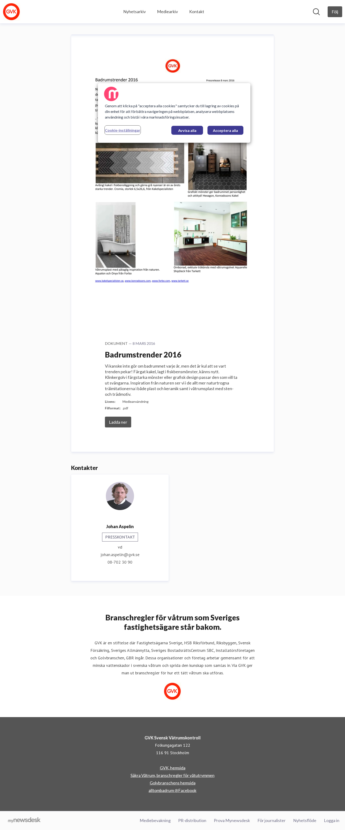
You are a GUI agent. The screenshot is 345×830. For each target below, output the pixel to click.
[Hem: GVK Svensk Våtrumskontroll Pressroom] (11, 12)
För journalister (271, 820)
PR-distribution (192, 820)
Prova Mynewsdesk (232, 820)
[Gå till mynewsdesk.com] (24, 820)
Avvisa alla (187, 130)
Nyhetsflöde (304, 820)
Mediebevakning (155, 820)
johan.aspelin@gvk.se (119, 554)
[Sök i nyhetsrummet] (316, 11)
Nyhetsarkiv (134, 11)
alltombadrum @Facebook (172, 790)
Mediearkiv (167, 11)
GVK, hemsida (172, 767)
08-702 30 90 (119, 562)
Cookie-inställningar (122, 130)
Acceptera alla (225, 130)
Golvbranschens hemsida (173, 782)
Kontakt (196, 11)
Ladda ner (118, 422)
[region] (174, 113)
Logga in (331, 820)
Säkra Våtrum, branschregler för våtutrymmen (172, 775)
